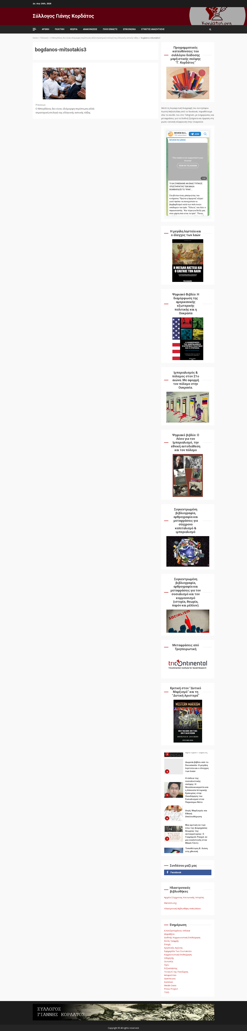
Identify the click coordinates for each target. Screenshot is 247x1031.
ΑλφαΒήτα (169, 934)
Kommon (168, 981)
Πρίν (166, 964)
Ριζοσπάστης (170, 968)
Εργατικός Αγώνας (173, 947)
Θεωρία (73, 29)
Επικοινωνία (129, 29)
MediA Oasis (170, 985)
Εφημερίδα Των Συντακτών (178, 951)
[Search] (210, 29)
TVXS (166, 992)
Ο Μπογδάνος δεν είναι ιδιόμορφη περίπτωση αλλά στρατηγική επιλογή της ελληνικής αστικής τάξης (65, 108)
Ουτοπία (168, 961)
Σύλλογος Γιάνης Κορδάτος (63, 16)
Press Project (171, 988)
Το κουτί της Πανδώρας (176, 971)
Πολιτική (59, 29)
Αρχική (45, 29)
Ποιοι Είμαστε (110, 29)
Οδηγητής (169, 958)
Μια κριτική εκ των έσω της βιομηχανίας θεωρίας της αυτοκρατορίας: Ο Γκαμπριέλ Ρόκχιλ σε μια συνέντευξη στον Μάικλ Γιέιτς (173, 834)
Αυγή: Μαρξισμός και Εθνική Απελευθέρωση (173, 813)
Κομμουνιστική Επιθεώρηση (178, 954)
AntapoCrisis (170, 975)
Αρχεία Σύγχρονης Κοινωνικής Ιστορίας (184, 897)
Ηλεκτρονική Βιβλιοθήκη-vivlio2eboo (182, 908)
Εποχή (167, 944)
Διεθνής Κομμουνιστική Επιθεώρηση (182, 937)
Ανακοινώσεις (90, 29)
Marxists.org (170, 902)
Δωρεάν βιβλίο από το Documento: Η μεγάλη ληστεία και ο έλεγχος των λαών (173, 766)
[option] (187, 767)
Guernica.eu (170, 978)
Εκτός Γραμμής (171, 940)
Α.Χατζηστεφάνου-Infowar (177, 930)
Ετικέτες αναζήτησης (153, 29)
